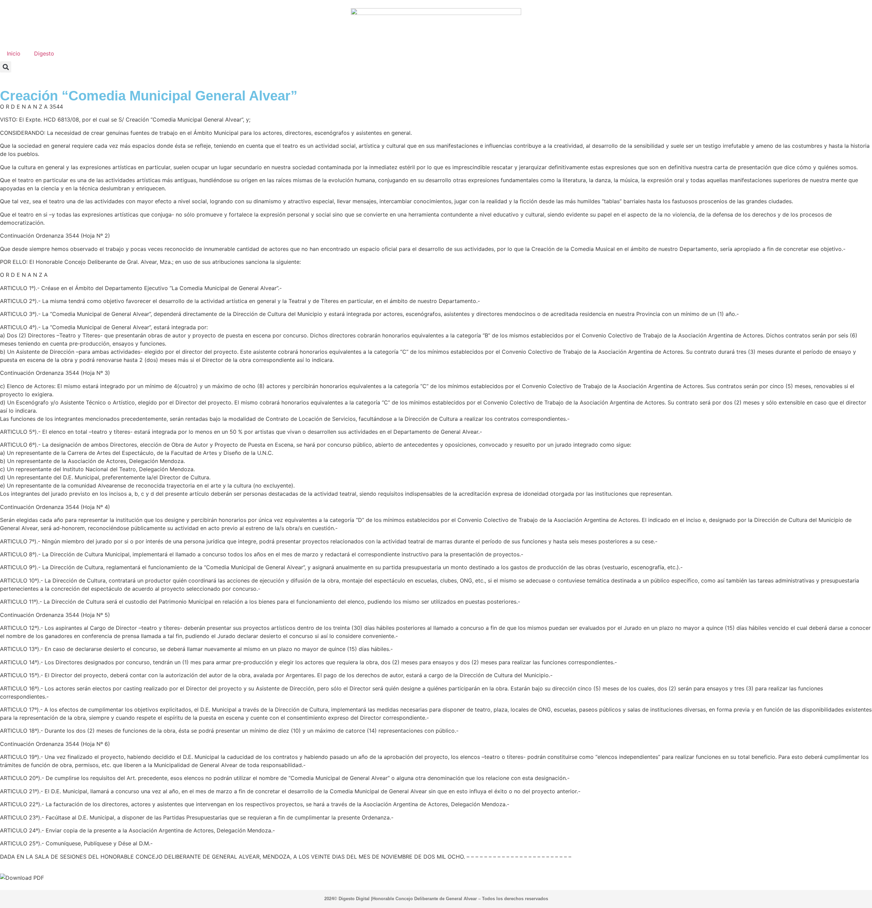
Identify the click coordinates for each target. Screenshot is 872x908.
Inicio (13, 53)
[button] (5, 67)
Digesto (44, 53)
